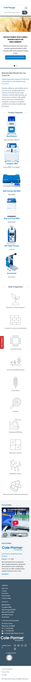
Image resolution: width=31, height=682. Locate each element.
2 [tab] (16, 65)
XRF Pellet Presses (7, 615)
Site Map (4, 675)
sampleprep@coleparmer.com (14, 633)
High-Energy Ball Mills (9, 610)
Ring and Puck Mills (8, 612)
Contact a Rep (6, 598)
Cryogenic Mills (6, 607)
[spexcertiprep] (12, 638)
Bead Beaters (6, 605)
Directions (5, 593)
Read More (5, 574)
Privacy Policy (5, 672)
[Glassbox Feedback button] (2, 342)
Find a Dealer (6, 596)
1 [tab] (14, 65)
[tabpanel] (15, 40)
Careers (4, 591)
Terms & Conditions (7, 669)
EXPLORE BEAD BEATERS (15, 57)
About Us (5, 588)
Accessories (5, 617)
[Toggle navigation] (26, 7)
